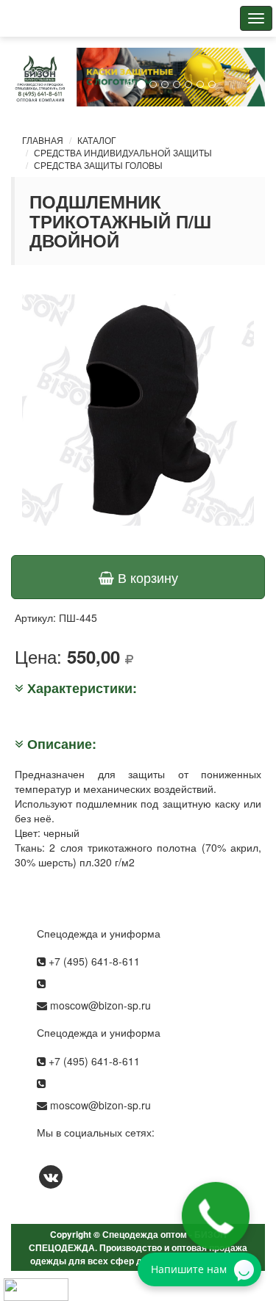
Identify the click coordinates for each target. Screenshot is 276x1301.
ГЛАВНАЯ (42, 140)
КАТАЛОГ (96, 140)
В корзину (146, 577)
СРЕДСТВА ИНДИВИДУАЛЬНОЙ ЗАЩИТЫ (123, 152)
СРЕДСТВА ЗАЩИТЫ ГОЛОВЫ (98, 165)
